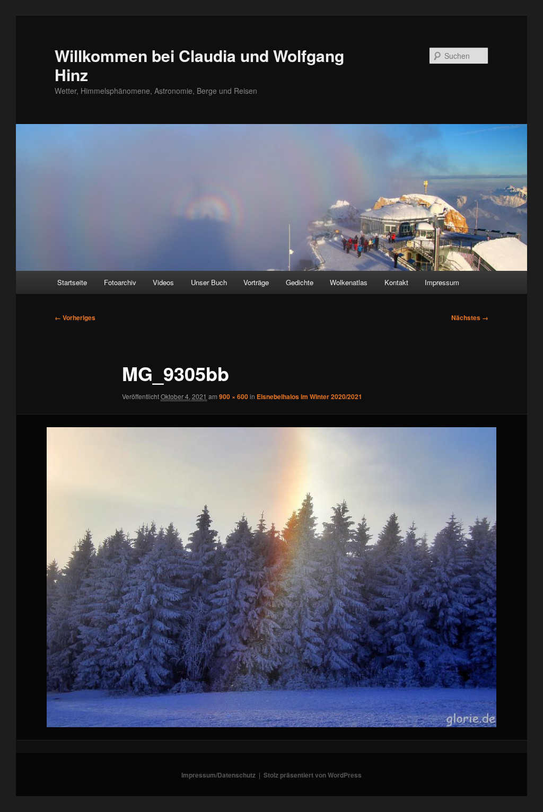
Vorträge (256, 282)
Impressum (442, 282)
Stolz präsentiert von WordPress (313, 775)
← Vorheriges (75, 317)
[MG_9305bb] (271, 577)
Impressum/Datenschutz (218, 775)
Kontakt (396, 282)
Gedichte (299, 282)
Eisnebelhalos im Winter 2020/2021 (309, 396)
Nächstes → (469, 317)
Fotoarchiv (120, 282)
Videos (163, 282)
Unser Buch (209, 282)
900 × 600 (233, 396)
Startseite (72, 282)
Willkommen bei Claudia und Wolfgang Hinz (199, 65)
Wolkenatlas (348, 282)
